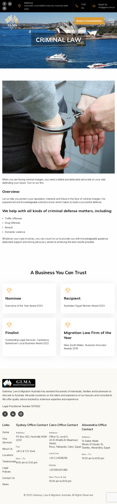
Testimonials (9, 461)
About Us (7, 448)
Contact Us (8, 478)
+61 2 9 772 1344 (25, 451)
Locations (7, 455)
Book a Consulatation (89, 20)
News (5, 484)
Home (5, 432)
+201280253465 (58, 469)
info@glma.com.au (106, 7)
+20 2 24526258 (58, 457)
